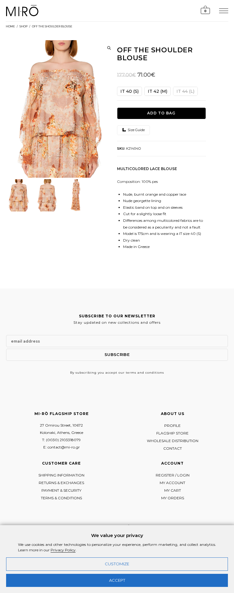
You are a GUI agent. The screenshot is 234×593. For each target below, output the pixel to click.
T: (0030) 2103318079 (61, 440)
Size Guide (136, 130)
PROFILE (172, 425)
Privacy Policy (63, 550)
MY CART (172, 490)
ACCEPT (117, 580)
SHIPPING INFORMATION (61, 475)
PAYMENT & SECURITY (61, 490)
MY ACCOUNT (172, 482)
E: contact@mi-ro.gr (61, 447)
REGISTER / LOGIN (173, 475)
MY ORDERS (172, 498)
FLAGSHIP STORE (172, 433)
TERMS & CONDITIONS (61, 498)
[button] (109, 48)
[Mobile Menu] (223, 10)
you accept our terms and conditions (131, 373)
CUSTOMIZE (117, 563)
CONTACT (172, 448)
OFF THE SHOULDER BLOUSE (52, 26)
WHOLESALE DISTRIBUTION (172, 440)
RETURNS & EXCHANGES (61, 482)
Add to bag (161, 113)
